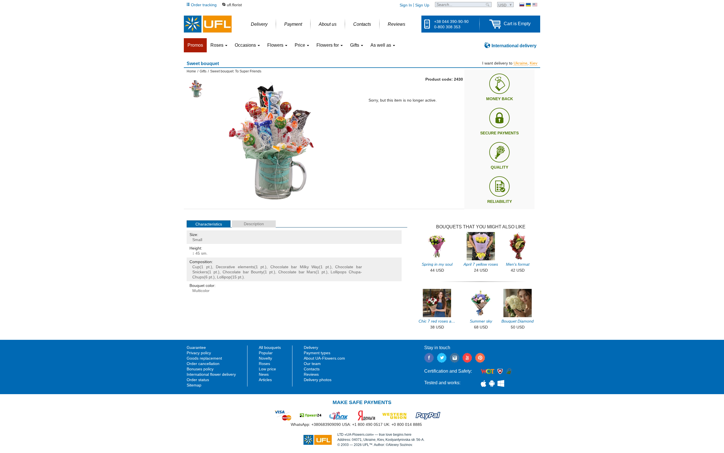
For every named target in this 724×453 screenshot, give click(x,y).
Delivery (311, 347)
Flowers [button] (276, 45)
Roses (264, 363)
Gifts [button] (355, 45)
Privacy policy (199, 353)
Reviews (311, 374)
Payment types (317, 353)
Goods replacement (204, 358)
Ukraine (520, 63)
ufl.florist (234, 5)
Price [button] (300, 45)
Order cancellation (203, 363)
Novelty (265, 358)
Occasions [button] (246, 45)
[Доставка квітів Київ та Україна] (528, 5)
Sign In (406, 5)
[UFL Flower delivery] (208, 24)
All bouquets (270, 347)
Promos (195, 45)
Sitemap (194, 385)
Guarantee (196, 347)
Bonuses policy (200, 369)
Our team (312, 363)
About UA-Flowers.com (324, 358)
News (264, 374)
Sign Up (422, 5)
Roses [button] (217, 45)
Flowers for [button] (328, 45)
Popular (266, 353)
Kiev (533, 63)
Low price (267, 369)
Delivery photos (317, 379)
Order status (198, 379)
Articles (265, 379)
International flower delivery (211, 374)
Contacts (312, 369)
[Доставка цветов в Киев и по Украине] (521, 5)
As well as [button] (381, 45)
